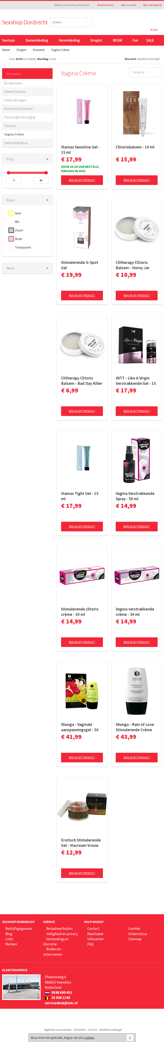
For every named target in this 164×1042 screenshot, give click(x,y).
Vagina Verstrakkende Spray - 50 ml (135, 496)
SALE (150, 40)
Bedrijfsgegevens (18, 928)
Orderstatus (137, 934)
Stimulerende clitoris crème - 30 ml (79, 611)
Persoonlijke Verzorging (19, 117)
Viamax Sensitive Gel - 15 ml (80, 149)
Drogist (96, 40)
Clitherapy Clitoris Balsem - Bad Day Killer (81, 380)
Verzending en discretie (55, 941)
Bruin (18, 239)
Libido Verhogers (15, 100)
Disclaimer (80, 1030)
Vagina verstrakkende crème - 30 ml (135, 611)
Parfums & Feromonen (18, 109)
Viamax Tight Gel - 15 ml (79, 496)
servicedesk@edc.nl (61, 1003)
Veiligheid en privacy (62, 934)
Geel (18, 213)
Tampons (10, 126)
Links (9, 939)
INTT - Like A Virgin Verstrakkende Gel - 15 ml (136, 380)
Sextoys (8, 40)
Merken (11, 944)
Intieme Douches (15, 92)
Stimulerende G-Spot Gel (79, 265)
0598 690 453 (61, 992)
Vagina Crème (14, 134)
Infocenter (95, 939)
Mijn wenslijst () (152, 5)
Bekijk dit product (82, 180)
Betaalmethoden (59, 928)
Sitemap (135, 939)
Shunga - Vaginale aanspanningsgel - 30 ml (79, 727)
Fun (135, 40)
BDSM (117, 40)
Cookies (134, 928)
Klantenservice (105, 5)
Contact (93, 928)
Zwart (19, 230)
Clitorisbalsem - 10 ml (135, 147)
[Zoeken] (89, 22)
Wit (17, 222)
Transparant (23, 247)
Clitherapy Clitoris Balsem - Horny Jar (132, 265)
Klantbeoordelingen (110, 1030)
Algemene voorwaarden (58, 1030)
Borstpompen (13, 83)
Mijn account (128, 5)
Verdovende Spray (16, 143)
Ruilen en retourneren (52, 951)
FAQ (90, 944)
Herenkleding (69, 40)
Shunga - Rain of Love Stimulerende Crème (135, 727)
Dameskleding (37, 40)
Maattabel (95, 934)
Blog (8, 934)
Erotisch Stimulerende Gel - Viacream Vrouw (81, 842)
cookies (89, 1038)
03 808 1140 (60, 997)
